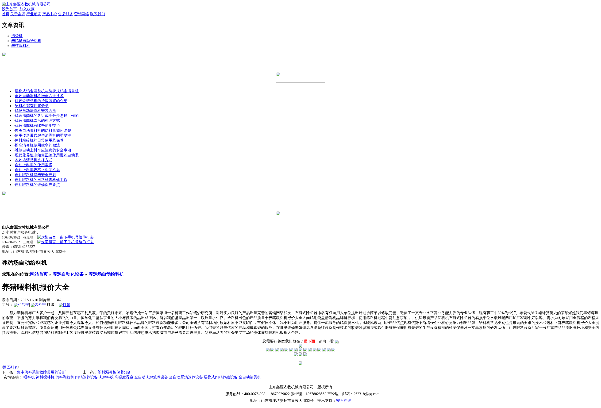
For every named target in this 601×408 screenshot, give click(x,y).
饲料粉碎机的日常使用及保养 (39, 140)
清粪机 (17, 36)
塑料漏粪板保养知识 (114, 372)
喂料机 (29, 377)
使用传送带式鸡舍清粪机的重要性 (43, 135)
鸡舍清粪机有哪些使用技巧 (37, 125)
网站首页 (39, 274)
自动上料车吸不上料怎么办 (37, 170)
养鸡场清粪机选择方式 (33, 160)
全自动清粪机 (250, 377)
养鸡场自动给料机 (26, 41)
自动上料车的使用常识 (33, 165)
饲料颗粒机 (64, 377)
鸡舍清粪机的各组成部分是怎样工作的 (47, 116)
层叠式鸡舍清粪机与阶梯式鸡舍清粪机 (47, 91)
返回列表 (10, 367)
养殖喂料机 (20, 46)
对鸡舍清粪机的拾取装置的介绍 (41, 101)
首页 (5, 14)
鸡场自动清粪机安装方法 (35, 111)
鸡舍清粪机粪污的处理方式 (37, 121)
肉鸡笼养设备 (86, 377)
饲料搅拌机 (45, 377)
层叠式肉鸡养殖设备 (221, 377)
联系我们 (97, 14)
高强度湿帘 (124, 377)
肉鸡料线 (106, 377)
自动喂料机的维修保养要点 (37, 185)
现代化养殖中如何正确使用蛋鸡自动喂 (47, 155)
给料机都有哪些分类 (32, 106)
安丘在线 (343, 401)
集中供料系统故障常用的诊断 (41, 372)
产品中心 (49, 14)
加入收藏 (27, 9)
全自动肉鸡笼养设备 (151, 377)
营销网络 (81, 14)
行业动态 (33, 14)
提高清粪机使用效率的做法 (37, 145)
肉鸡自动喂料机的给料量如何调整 (43, 130)
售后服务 (65, 14)
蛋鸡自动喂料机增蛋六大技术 (39, 96)
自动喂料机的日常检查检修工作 (41, 180)
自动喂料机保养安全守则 (35, 175)
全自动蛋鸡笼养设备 (186, 377)
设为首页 (9, 9)
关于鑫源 (17, 14)
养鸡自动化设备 (68, 274)
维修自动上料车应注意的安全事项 (43, 150)
